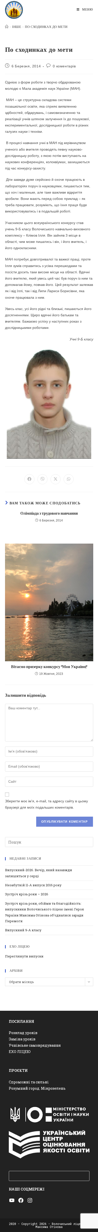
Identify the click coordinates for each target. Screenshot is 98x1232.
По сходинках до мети (46, 27)
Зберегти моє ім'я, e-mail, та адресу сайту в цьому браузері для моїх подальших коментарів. (46, 804)
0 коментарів (64, 66)
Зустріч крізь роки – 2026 (26, 894)
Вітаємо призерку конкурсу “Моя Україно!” (49, 667)
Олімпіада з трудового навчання (49, 513)
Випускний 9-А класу (23, 930)
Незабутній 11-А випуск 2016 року (33, 885)
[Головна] (6, 27)
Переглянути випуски (24, 956)
